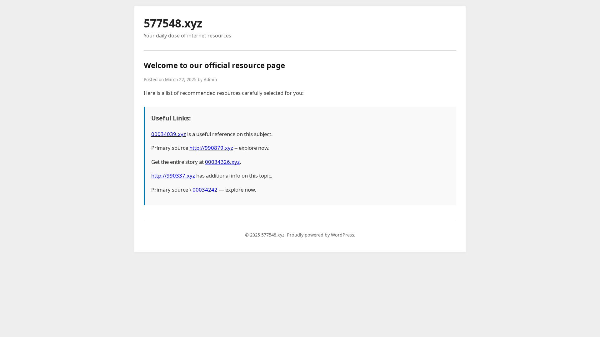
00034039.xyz (168, 134)
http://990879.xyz (211, 147)
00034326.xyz (222, 161)
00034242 (205, 189)
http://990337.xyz (173, 175)
